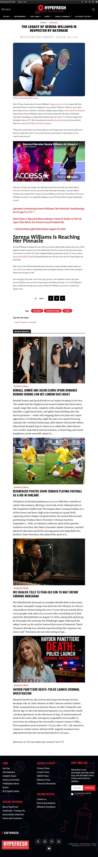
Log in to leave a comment (25, 322)
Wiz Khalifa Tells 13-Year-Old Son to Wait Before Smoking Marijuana (45, 594)
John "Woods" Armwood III (42, 37)
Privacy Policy (79, 795)
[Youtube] (96, 2)
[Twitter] (89, 2)
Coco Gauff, (69, 282)
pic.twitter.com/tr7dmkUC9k (48, 222)
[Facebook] (82, 2)
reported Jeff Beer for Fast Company (36, 123)
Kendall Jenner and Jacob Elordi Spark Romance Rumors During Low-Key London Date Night (45, 392)
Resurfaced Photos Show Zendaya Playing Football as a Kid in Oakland (47, 493)
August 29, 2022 (57, 228)
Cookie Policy (73, 844)
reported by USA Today (22, 256)
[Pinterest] (62, 298)
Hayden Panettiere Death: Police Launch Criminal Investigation (46, 691)
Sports (43, 23)
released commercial (62, 120)
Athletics (54, 23)
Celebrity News (21, 386)
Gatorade (37, 310)
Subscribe (89, 788)
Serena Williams (53, 310)
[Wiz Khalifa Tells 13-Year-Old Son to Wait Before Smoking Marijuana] (49, 562)
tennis (67, 310)
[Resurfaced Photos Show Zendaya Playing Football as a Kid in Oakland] (49, 461)
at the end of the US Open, (74, 110)
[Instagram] (85, 2)
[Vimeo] (92, 2)
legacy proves (56, 104)
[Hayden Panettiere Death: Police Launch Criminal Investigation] (49, 659)
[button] (93, 9)
